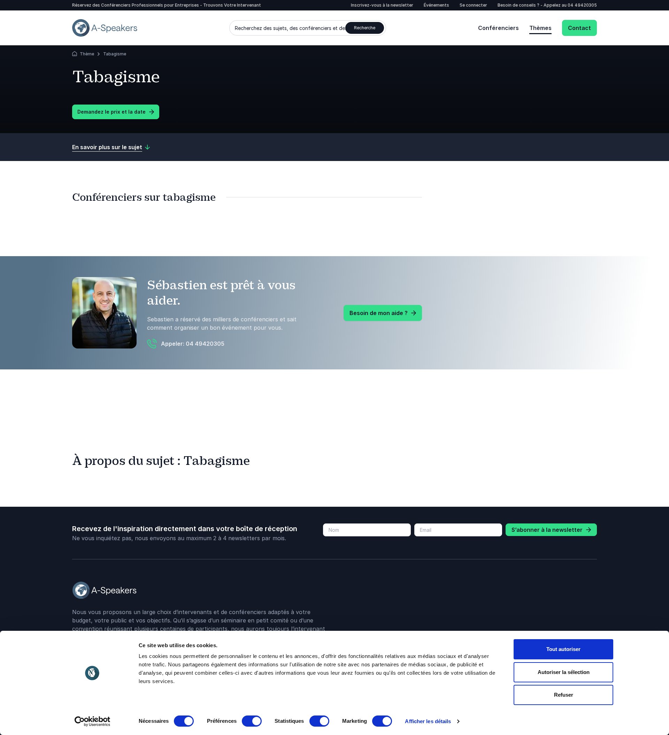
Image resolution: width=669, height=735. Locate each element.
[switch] (252, 721)
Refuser (563, 695)
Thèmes (540, 27)
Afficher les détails (428, 721)
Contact (579, 27)
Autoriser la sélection (564, 672)
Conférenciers (498, 27)
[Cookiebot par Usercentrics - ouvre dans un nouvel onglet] (92, 721)
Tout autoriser (563, 649)
